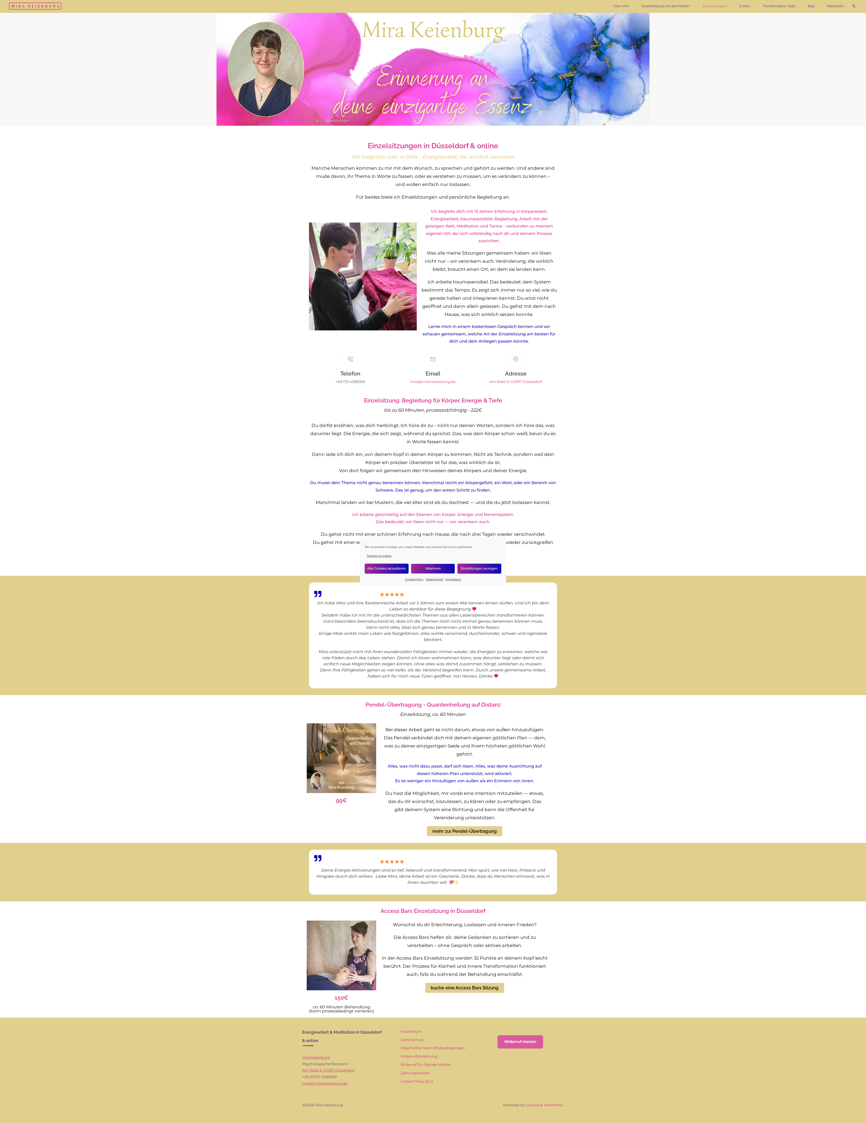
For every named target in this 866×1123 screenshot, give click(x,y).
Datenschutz (434, 579)
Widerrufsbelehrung (419, 1056)
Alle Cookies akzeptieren (386, 569)
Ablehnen (433, 569)
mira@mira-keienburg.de (433, 382)
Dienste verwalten (379, 555)
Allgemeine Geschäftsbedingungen (433, 1048)
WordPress (553, 1105)
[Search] (853, 6)
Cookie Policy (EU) (417, 1081)
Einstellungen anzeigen (479, 569)
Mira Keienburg (36, 6)
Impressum (453, 579)
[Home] (318, 121)
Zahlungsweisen (415, 1073)
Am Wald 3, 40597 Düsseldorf (515, 382)
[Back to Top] (848, 1117)
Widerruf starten (520, 1041)
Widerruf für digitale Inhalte (426, 1065)
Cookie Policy (414, 579)
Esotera (532, 1105)
